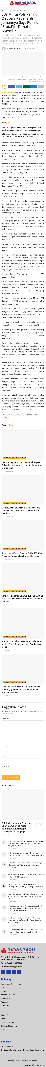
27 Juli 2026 (6, 695)
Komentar (6, 718)
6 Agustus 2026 (7, 604)
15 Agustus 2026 (8, 559)
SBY (36, 414)
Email (5, 756)
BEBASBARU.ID (8, 92)
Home (4, 10)
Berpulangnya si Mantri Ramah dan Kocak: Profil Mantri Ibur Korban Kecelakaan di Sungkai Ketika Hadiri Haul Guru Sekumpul (25, 908)
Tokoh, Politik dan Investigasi (17, 10)
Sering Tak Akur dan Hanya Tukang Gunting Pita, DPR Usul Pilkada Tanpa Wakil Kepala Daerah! (22, 598)
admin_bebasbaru (14, 48)
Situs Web (5, 766)
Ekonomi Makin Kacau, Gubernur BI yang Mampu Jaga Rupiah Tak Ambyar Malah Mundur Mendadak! (21, 689)
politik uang (19, 414)
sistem (5, 417)
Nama (5, 746)
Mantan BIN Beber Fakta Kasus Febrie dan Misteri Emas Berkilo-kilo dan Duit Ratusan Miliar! (22, 644)
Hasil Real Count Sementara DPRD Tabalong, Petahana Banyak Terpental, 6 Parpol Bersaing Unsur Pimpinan (24, 920)
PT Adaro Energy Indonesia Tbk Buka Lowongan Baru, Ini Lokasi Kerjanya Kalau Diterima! (25, 931)
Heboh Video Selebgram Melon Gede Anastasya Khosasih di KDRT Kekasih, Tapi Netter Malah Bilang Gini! (25, 865)
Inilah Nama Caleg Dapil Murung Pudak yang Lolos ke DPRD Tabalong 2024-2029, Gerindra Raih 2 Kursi (26, 896)
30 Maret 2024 (30, 48)
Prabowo (29, 414)
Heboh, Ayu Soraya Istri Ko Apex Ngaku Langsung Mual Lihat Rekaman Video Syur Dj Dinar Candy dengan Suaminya (25, 843)
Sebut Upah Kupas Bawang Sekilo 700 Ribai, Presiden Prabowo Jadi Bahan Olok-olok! (22, 554)
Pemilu (9, 414)
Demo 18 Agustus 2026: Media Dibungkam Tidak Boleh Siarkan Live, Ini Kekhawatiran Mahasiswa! (22, 465)
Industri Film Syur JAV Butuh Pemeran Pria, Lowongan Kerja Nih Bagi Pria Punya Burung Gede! (26, 885)
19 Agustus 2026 (8, 471)
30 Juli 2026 (6, 650)
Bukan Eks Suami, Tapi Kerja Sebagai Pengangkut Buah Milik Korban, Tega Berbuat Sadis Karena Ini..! (26, 854)
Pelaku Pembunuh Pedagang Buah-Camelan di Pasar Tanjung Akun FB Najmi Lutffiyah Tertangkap (17, 827)
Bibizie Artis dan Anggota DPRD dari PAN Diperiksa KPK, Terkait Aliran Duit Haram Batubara (21, 510)
